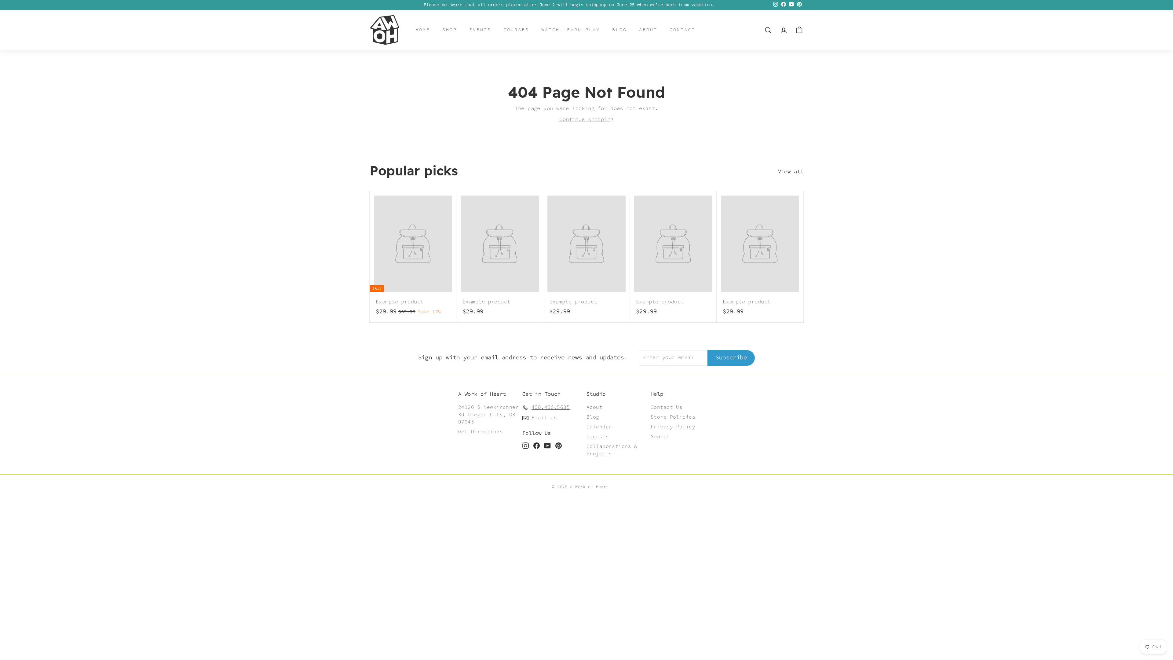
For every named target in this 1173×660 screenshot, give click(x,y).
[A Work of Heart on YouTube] (547, 445)
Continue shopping (586, 119)
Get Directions (480, 432)
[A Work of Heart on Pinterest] (558, 445)
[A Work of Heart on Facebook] (536, 445)
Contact (682, 29)
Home (422, 29)
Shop (449, 29)
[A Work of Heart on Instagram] (525, 445)
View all (790, 172)
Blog (619, 29)
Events (480, 29)
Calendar (599, 427)
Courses (516, 29)
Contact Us (666, 407)
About (648, 29)
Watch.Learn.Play (570, 29)
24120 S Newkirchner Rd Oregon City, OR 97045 (488, 415)
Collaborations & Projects (612, 450)
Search (660, 437)
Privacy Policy (673, 427)
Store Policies (673, 417)
